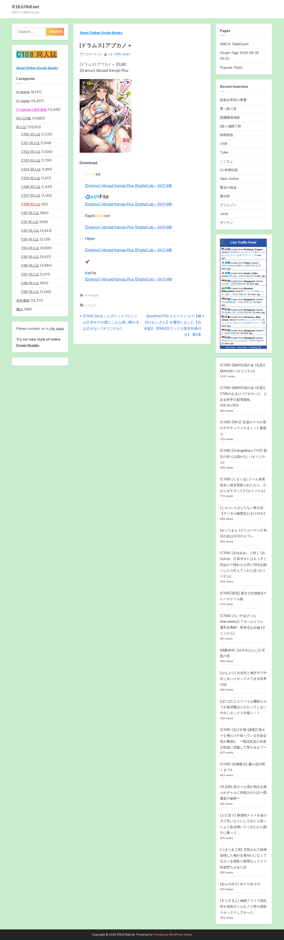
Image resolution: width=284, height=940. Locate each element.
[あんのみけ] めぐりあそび (240, 884)
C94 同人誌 (30, 248)
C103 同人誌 (30, 160)
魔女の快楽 (228, 187)
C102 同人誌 (30, 152)
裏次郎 (225, 196)
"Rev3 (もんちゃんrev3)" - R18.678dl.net (243, 340)
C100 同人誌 (30, 134)
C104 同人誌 (31, 169)
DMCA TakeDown (234, 44)
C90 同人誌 (30, 213)
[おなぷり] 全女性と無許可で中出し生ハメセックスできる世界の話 (243, 679)
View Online (229, 179)
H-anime (23, 92)
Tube (224, 152)
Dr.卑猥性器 (229, 170)
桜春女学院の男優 (233, 100)
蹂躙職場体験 (230, 117)
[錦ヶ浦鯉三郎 (230, 126)
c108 (223, 144)
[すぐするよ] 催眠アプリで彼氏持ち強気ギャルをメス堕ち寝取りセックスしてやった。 (243, 906)
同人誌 (21, 127)
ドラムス (91, 305)
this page (56, 328)
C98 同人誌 (30, 283)
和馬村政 (226, 135)
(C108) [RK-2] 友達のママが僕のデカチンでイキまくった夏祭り (243, 428)
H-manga (91, 295)
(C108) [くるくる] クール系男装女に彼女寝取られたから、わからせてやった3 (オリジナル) (243, 485)
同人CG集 (23, 118)
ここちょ (226, 161)
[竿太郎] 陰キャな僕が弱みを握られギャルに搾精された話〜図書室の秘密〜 (243, 793)
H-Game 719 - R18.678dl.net (236, 312)
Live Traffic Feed (243, 242)
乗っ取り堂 (228, 108)
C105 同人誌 (30, 178)
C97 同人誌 (30, 274)
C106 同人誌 (30, 187)
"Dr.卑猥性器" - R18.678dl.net (237, 302)
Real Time (242, 347)
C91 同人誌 (29, 222)
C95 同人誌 (30, 257)
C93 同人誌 (30, 239)
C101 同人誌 (30, 143)
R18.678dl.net (25, 6)
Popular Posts (231, 67)
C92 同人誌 (30, 230)
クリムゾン (228, 205)
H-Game (23, 101)
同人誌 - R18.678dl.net (241, 276)
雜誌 (19, 309)
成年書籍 (23, 300)
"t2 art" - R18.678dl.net (233, 283)
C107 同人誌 (30, 195)
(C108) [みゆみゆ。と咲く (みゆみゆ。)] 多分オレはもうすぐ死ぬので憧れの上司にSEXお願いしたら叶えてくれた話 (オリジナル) (243, 564)
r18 (110, 54)
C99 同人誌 (30, 292)
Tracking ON (255, 347)
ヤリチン (226, 222)
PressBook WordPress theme (172, 934)
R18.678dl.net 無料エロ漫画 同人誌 (240, 265)
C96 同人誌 (30, 265)
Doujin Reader (27, 345)
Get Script (230, 347)
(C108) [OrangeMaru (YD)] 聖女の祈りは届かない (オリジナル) (243, 456)
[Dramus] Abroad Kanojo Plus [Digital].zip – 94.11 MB (128, 186)
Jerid (224, 214)
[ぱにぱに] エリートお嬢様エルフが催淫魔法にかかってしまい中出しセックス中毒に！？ (243, 707)
